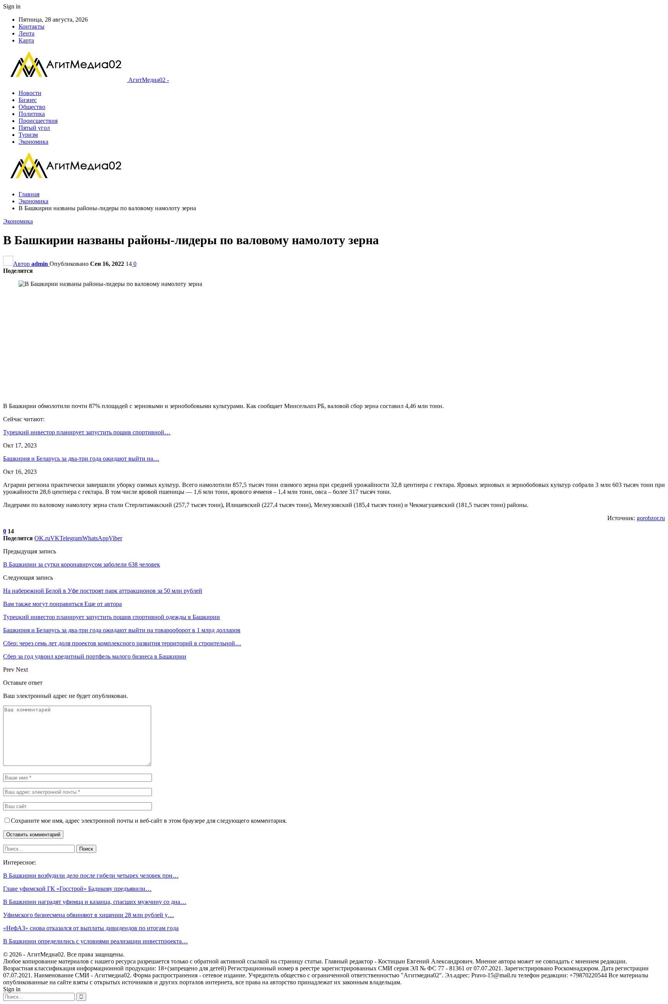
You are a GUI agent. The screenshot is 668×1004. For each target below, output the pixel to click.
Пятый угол (34, 127)
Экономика (33, 141)
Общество (32, 107)
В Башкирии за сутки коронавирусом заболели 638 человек (81, 564)
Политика (32, 114)
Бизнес (28, 100)
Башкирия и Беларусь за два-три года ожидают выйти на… (81, 458)
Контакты (31, 26)
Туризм (28, 134)
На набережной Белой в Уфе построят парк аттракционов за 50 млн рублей (102, 590)
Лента (26, 33)
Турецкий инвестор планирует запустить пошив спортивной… (86, 432)
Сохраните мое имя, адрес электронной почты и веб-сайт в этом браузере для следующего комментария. (149, 820)
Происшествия (38, 120)
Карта (26, 40)
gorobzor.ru (651, 518)
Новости (30, 93)
